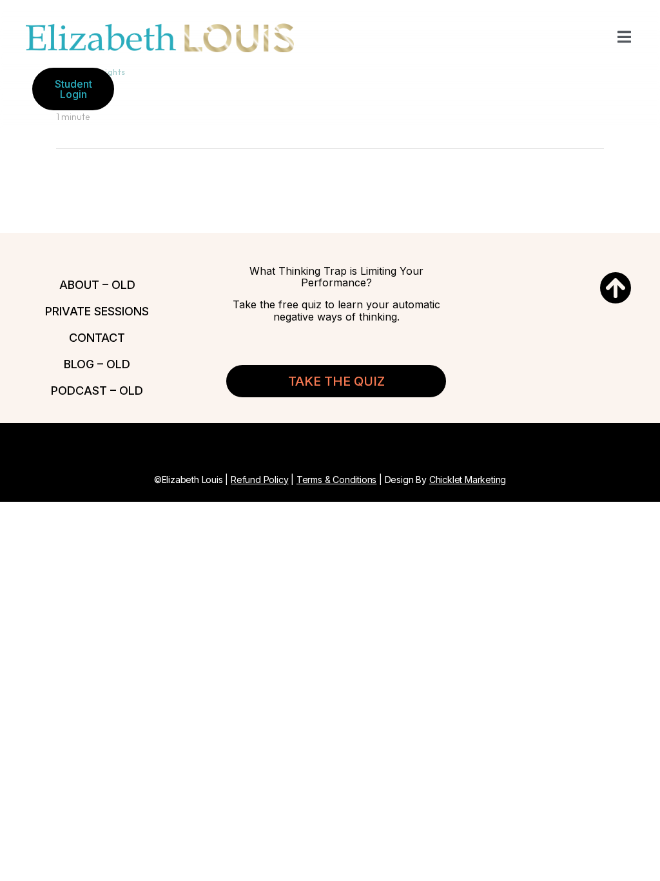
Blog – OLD (97, 364)
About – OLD (97, 285)
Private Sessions (97, 311)
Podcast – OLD (97, 390)
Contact (97, 337)
